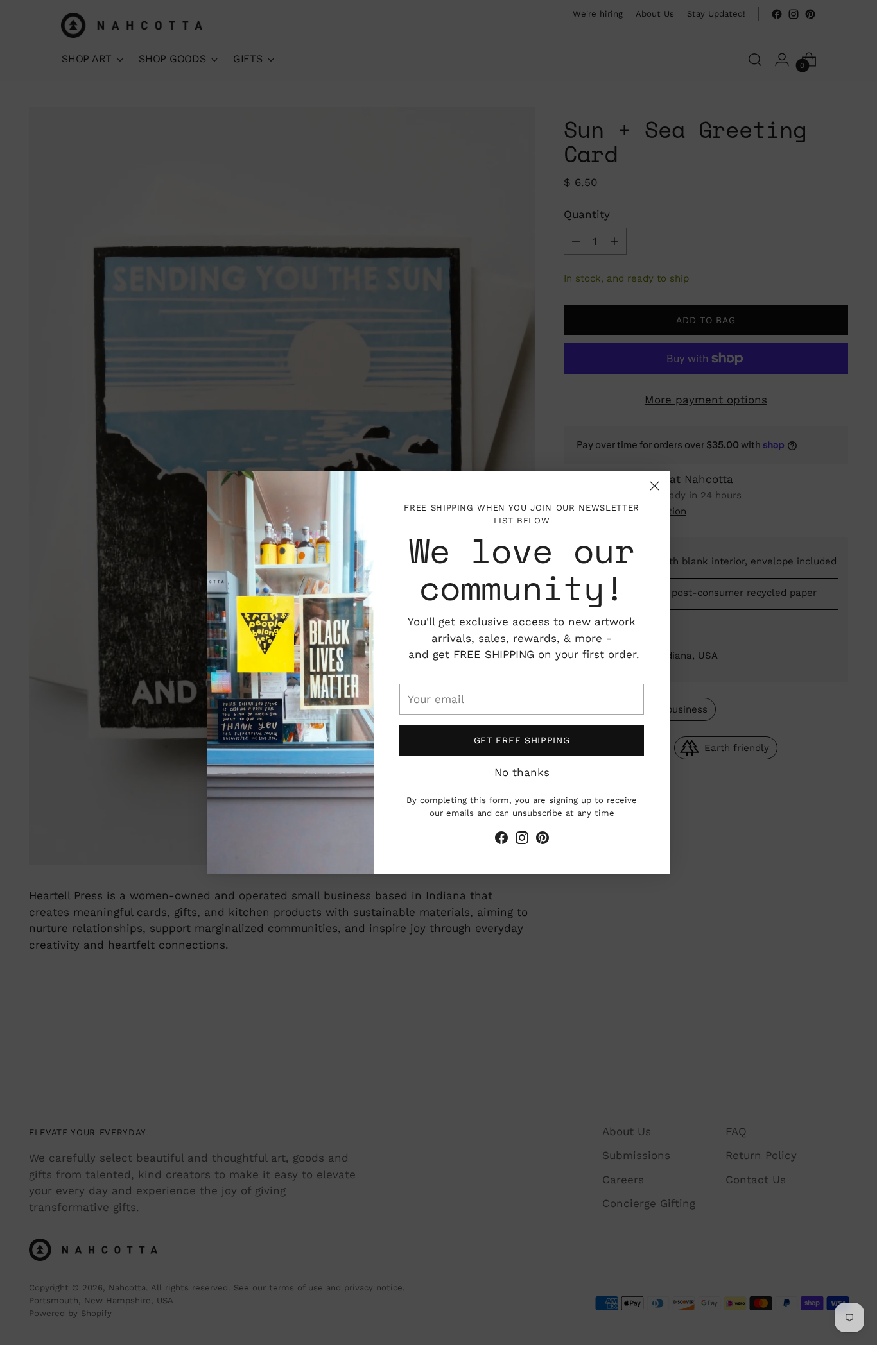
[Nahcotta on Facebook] (501, 840)
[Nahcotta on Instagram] (522, 840)
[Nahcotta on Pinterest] (542, 840)
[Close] (654, 486)
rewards (535, 638)
